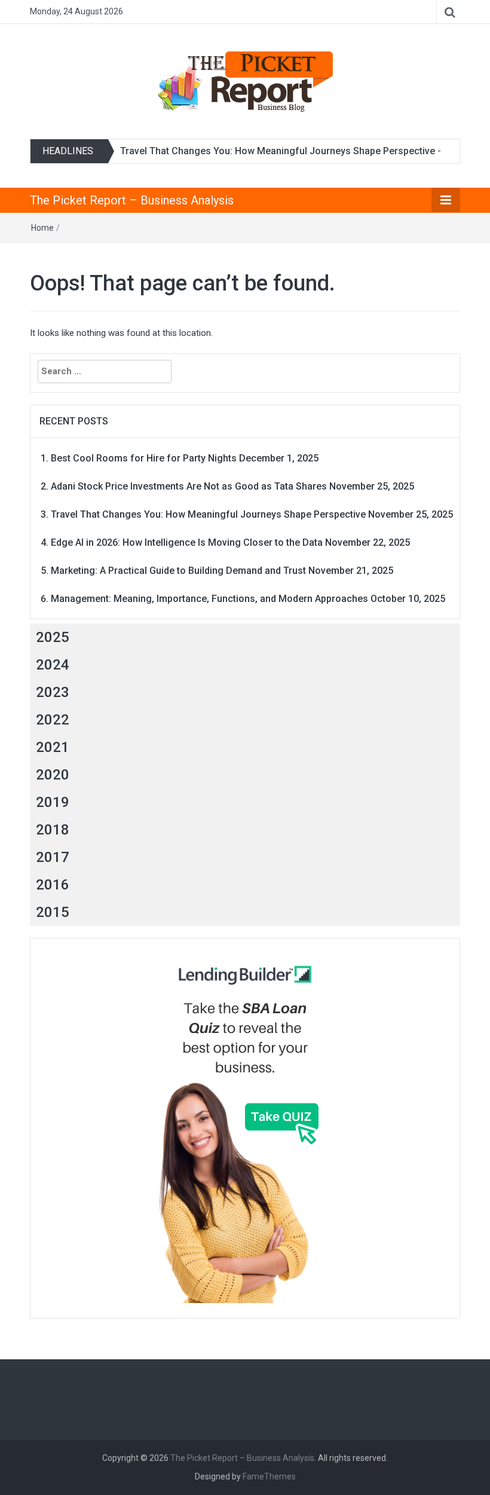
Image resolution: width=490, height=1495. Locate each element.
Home (42, 228)
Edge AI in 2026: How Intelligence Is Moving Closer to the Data (187, 542)
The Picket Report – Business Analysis (132, 200)
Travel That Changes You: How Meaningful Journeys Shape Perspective (277, 151)
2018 (52, 829)
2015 (52, 912)
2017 (52, 857)
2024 (52, 664)
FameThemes (269, 1476)
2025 (52, 637)
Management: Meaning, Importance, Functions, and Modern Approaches (209, 598)
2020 (52, 774)
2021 (52, 747)
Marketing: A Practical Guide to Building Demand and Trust (178, 570)
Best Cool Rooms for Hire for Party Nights (144, 458)
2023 (52, 692)
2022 (52, 719)
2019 (52, 802)
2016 (52, 884)
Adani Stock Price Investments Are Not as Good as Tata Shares (189, 486)
